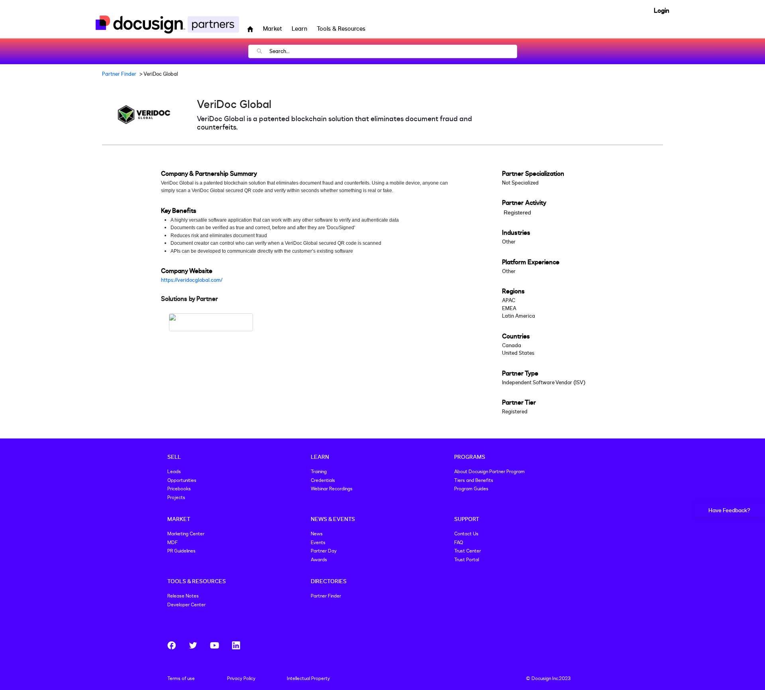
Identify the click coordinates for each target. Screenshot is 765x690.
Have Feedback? (729, 510)
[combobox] (393, 51)
